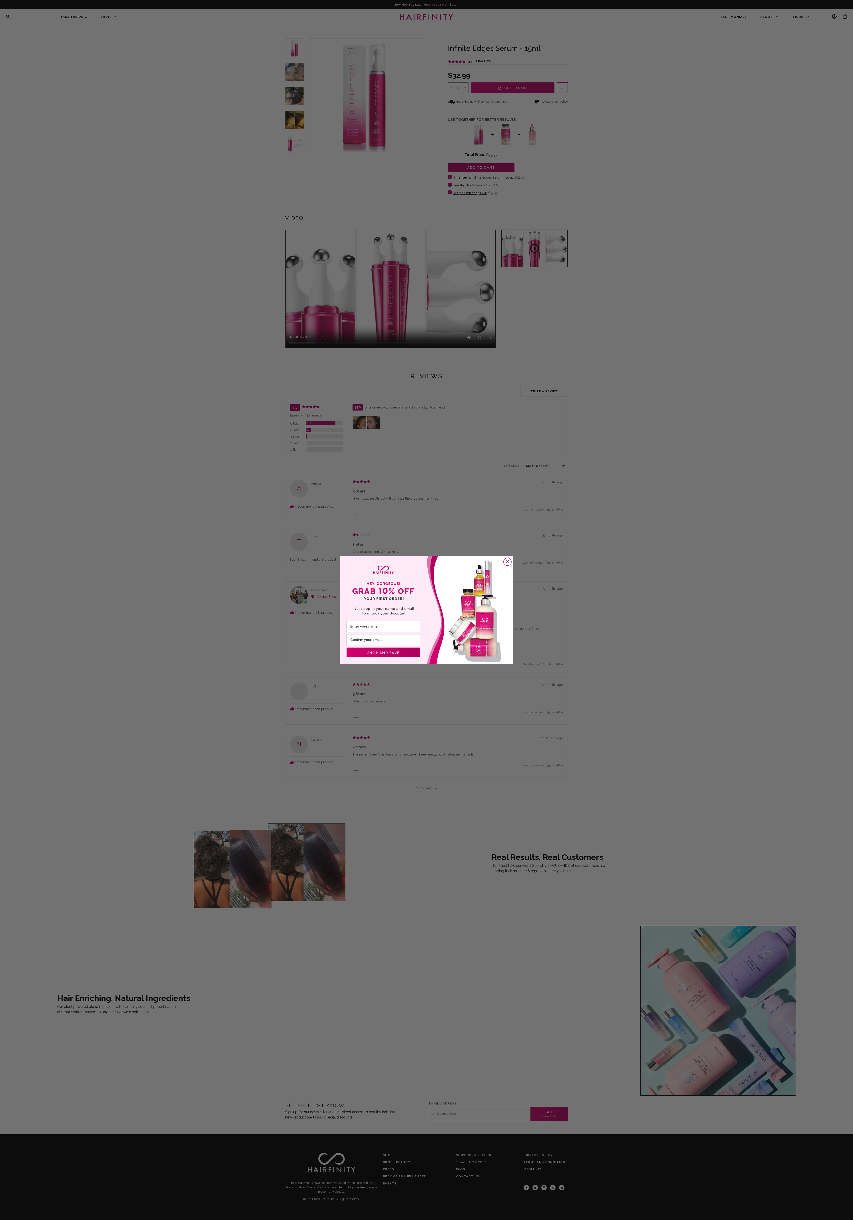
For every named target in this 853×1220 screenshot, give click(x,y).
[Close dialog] (507, 562)
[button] (383, 652)
